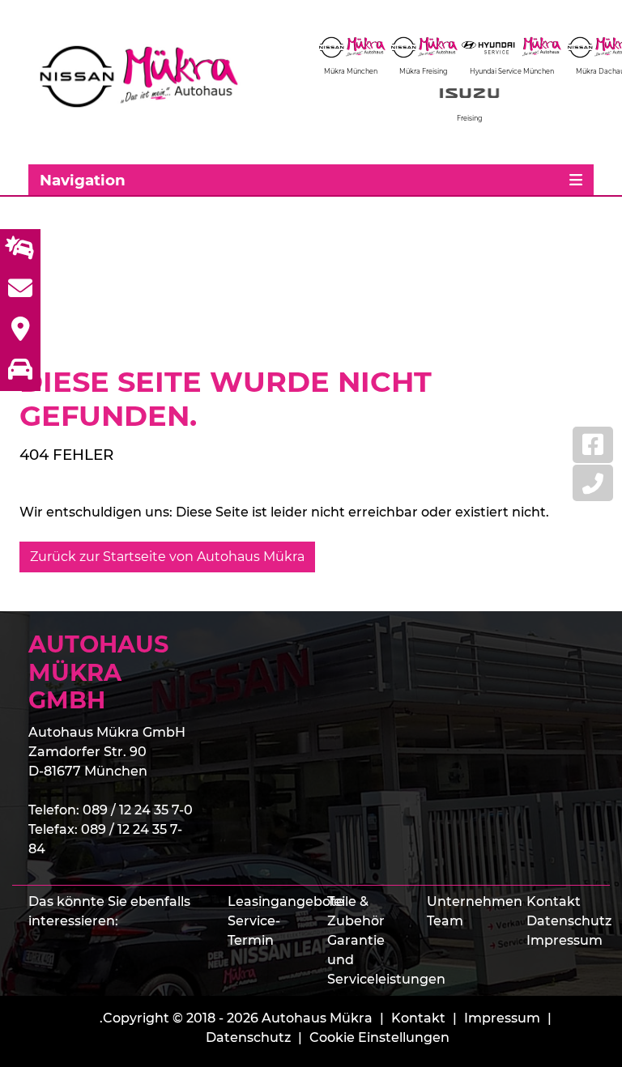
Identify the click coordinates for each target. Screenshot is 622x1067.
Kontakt (553, 901)
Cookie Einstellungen (379, 1037)
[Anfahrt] (20, 330)
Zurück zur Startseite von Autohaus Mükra (167, 556)
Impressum (564, 940)
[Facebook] (593, 445)
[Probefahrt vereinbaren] (20, 371)
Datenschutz (568, 921)
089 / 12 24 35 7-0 (138, 810)
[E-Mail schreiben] (20, 290)
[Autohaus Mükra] (149, 76)
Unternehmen (474, 901)
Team (445, 921)
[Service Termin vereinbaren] (20, 249)
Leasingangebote (286, 901)
